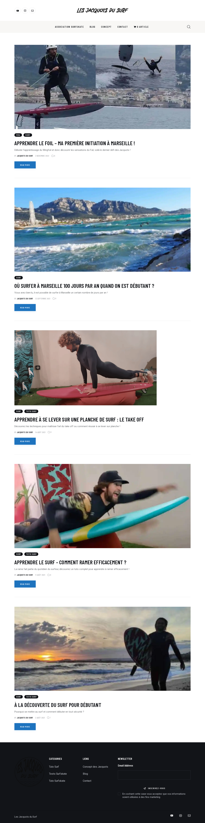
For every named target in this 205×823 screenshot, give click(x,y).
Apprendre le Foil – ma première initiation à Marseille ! (74, 143)
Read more (25, 165)
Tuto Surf (31, 411)
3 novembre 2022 (42, 155)
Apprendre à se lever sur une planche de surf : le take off (79, 419)
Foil (18, 135)
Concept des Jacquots (95, 766)
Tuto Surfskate (57, 780)
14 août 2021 (40, 432)
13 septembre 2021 (42, 298)
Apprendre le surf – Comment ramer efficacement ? (70, 562)
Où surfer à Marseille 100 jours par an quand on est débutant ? (84, 285)
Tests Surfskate (58, 773)
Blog (85, 773)
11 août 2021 (40, 575)
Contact (87, 780)
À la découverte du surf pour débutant (57, 704)
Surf (27, 135)
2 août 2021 (40, 717)
